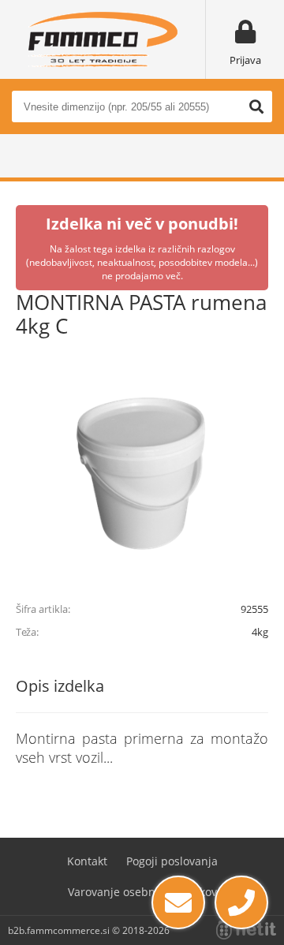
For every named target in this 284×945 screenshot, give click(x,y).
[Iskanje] (256, 106)
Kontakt (87, 860)
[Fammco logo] (102, 39)
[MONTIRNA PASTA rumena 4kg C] (142, 472)
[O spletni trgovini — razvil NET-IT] (246, 930)
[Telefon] (241, 902)
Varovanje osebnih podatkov (142, 891)
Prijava (245, 60)
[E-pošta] (178, 902)
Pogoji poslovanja (172, 860)
